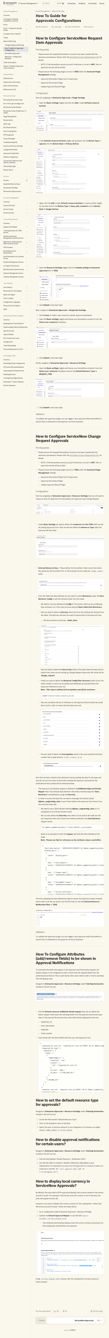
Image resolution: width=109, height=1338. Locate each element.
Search (47, 3)
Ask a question (43, 27)
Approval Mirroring (58, 11)
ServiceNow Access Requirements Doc (84, 57)
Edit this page (98, 1311)
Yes (58, 1311)
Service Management (43, 11)
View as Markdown (74, 27)
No (66, 1311)
